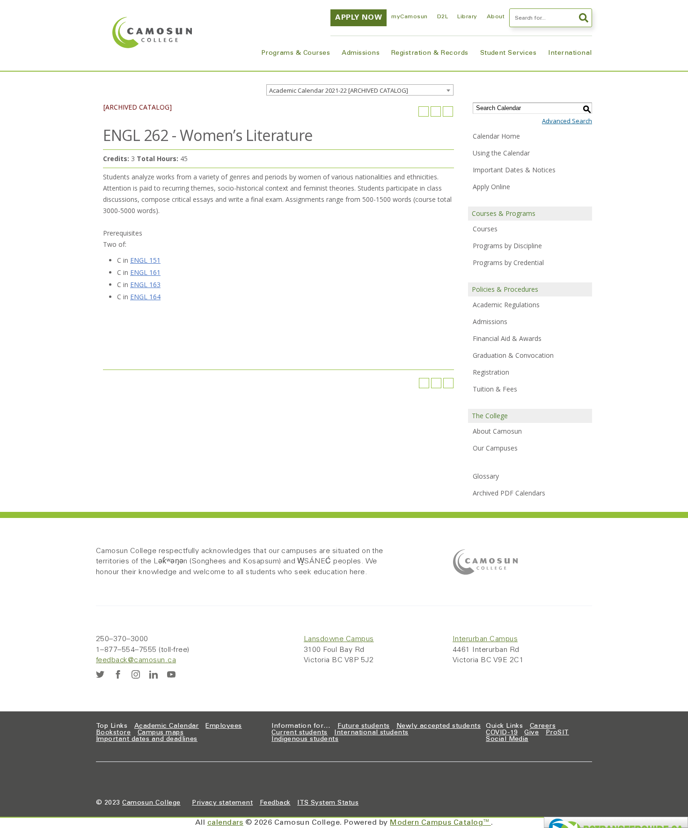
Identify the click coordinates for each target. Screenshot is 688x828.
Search (582, 17)
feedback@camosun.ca (136, 660)
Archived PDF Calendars (509, 492)
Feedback (275, 803)
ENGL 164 (145, 296)
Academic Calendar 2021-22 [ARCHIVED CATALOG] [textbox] (338, 90)
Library (467, 17)
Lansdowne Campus (339, 639)
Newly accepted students (438, 726)
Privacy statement (222, 803)
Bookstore (113, 733)
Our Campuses (495, 448)
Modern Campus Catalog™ (440, 823)
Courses (485, 228)
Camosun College (151, 803)
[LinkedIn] (153, 674)
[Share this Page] (423, 111)
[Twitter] (100, 674)
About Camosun (497, 431)
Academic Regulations (506, 304)
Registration (491, 372)
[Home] (152, 32)
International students (371, 733)
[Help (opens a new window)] (448, 111)
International (570, 53)
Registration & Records (429, 53)
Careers (543, 726)
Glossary (486, 476)
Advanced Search (567, 121)
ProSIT (557, 733)
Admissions (361, 53)
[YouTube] (171, 674)
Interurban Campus (485, 639)
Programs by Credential (508, 262)
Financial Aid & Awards (507, 338)
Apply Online (491, 186)
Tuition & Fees (495, 388)
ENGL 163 (145, 284)
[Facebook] (118, 674)
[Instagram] (136, 674)
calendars (225, 823)
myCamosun (409, 17)
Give (531, 733)
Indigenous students (304, 739)
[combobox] (360, 90)
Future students (363, 726)
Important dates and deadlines (147, 739)
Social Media (507, 739)
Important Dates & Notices (514, 169)
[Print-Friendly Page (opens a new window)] (436, 111)
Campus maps (160, 733)
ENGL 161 (145, 272)
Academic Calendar (166, 726)
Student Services (508, 53)
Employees (223, 726)
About (496, 17)
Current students (299, 733)
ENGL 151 (145, 260)
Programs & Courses (295, 53)
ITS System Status (328, 803)
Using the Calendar (501, 152)
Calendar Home (496, 136)
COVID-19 (502, 733)
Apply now (358, 18)
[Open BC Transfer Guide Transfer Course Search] (616, 822)
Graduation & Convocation (513, 355)
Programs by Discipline (507, 245)
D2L (442, 17)
